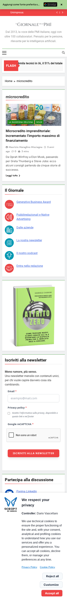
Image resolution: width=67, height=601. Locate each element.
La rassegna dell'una (21, 122)
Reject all (52, 576)
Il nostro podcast (27, 253)
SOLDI (39, 122)
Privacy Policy (29, 567)
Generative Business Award (33, 202)
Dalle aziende (24, 227)
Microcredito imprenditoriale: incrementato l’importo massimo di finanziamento (33, 136)
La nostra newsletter (29, 240)
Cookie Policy (47, 567)
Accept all (52, 593)
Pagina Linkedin (26, 491)
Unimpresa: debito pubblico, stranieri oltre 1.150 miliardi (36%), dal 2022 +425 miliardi (14, 12)
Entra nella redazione (29, 266)
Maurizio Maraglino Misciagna (25, 147)
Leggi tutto (12, 175)
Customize (51, 584)
